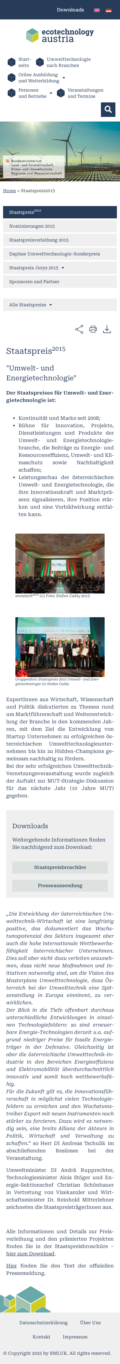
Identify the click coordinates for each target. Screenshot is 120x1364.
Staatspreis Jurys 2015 (33, 267)
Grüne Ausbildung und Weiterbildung (38, 77)
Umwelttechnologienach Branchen (69, 62)
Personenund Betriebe (32, 93)
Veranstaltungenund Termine (85, 93)
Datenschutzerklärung (43, 1322)
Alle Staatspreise (27, 304)
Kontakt (41, 1336)
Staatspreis (25, 212)
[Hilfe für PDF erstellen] (107, 329)
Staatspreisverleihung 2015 (39, 240)
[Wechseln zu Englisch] (97, 10)
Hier (11, 1266)
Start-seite (24, 62)
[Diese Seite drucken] (93, 329)
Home (9, 190)
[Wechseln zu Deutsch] (108, 10)
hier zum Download (30, 1254)
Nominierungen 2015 (32, 226)
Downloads (70, 10)
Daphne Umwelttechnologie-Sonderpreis (54, 253)
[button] (108, 109)
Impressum (75, 1336)
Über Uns (90, 1322)
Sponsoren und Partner (34, 281)
